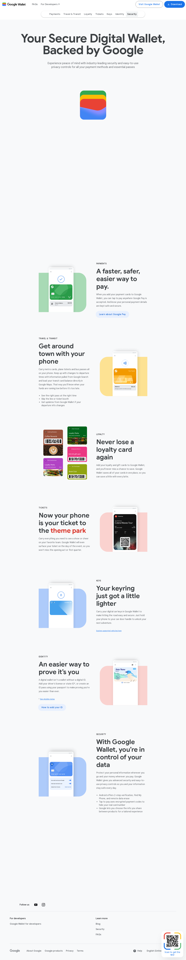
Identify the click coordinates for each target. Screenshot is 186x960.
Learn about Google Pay (112, 314)
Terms (80, 951)
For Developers (49, 4)
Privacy (70, 951)
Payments (54, 14)
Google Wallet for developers (25, 924)
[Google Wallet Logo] (14, 4)
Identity (119, 14)
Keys (109, 14)
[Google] (15, 951)
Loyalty (88, 14)
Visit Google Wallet (149, 4)
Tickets (99, 14)
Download (176, 4)
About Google (34, 951)
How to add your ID (52, 707)
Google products (54, 951)
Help (139, 951)
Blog (98, 924)
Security (132, 14)
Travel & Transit (72, 14)
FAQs (35, 4)
